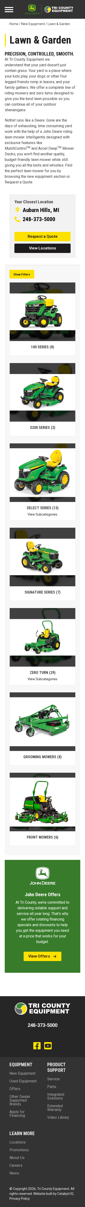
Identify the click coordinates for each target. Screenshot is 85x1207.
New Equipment (33, 24)
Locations (17, 1142)
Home (13, 24)
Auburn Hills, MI (41, 210)
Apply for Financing (17, 1114)
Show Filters (21, 274)
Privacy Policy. (19, 1198)
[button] (42, 236)
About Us (17, 1157)
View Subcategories (42, 514)
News (14, 1173)
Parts (51, 1086)
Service (53, 1079)
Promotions (19, 1150)
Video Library (58, 1117)
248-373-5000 (39, 219)
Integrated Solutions (55, 1096)
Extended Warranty (55, 1108)
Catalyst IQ (65, 1194)
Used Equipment (23, 1081)
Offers (14, 1089)
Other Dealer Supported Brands (19, 1100)
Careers (15, 1165)
